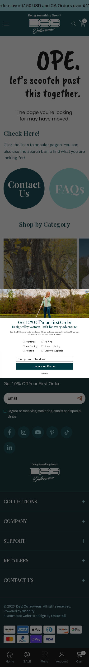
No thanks (45, 374)
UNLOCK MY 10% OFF (45, 366)
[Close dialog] (86, 291)
